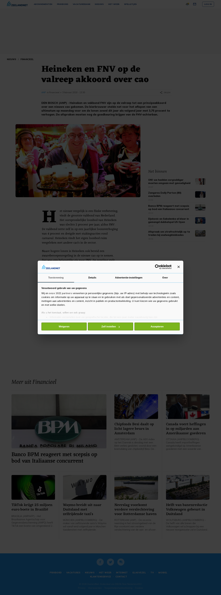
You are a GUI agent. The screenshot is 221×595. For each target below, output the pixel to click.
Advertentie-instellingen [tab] (128, 277)
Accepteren (157, 326)
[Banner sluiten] (178, 267)
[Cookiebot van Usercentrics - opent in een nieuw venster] (157, 266)
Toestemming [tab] (56, 277)
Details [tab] (92, 277)
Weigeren (64, 326)
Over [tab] (165, 277)
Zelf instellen (108, 326)
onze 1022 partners (60, 293)
